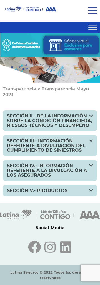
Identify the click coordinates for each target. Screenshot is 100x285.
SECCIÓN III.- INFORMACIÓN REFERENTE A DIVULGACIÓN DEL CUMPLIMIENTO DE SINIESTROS (46, 145)
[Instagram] (50, 247)
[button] (50, 120)
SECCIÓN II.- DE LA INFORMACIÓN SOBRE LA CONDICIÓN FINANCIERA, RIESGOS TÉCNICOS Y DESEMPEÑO (49, 120)
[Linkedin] (65, 247)
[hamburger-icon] (91, 11)
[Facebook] (34, 247)
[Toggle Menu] (92, 27)
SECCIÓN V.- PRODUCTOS (37, 190)
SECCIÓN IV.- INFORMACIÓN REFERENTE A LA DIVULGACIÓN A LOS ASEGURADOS (47, 170)
